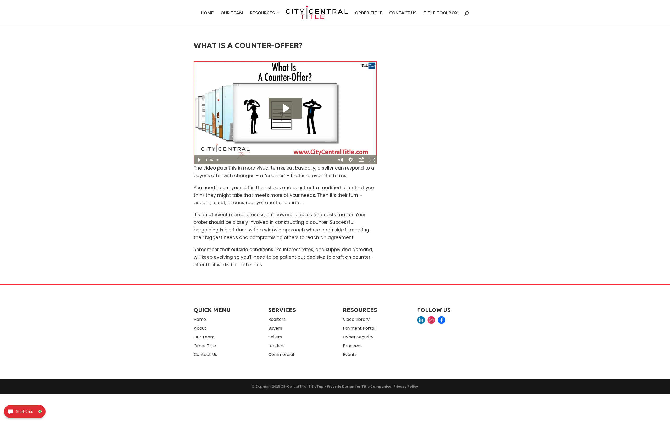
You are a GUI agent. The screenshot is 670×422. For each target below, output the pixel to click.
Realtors (277, 319)
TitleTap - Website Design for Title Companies (349, 386)
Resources (262, 13)
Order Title (368, 13)
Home (207, 13)
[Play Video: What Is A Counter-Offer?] (285, 108)
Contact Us (403, 13)
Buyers (275, 328)
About (200, 328)
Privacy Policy (405, 386)
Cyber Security (358, 337)
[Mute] (340, 159)
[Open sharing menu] (361, 159)
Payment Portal (359, 328)
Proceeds (352, 346)
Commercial (281, 354)
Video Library (356, 319)
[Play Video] (199, 159)
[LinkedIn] (421, 321)
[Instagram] (431, 321)
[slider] (275, 159)
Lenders (276, 346)
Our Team (232, 13)
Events (350, 354)
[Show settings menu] (350, 159)
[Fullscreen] (371, 159)
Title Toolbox (440, 13)
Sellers (275, 337)
